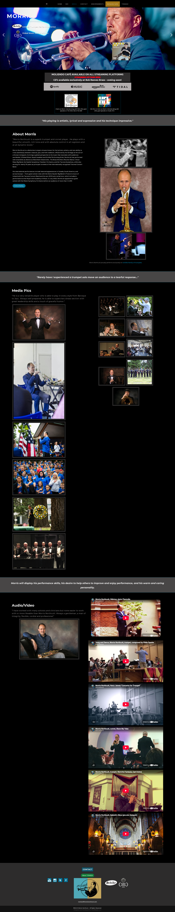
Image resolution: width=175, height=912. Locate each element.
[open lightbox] (39, 322)
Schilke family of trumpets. (132, 262)
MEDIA (74, 4)
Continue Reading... (19, 186)
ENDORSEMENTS (97, 4)
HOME (60, 4)
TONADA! (125, 4)
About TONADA (87, 875)
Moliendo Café (112, 4)
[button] (3, 35)
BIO (67, 4)
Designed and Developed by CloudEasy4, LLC (87, 910)
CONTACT (84, 4)
